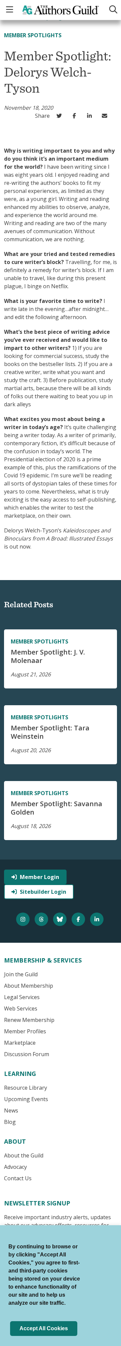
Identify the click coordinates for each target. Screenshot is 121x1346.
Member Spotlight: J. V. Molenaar (48, 656)
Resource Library (25, 1087)
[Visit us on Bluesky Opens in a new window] (60, 919)
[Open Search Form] (112, 10)
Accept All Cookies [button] (43, 1328)
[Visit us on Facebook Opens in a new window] (79, 919)
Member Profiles (25, 1031)
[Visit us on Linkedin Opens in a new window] (97, 919)
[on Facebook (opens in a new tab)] (76, 115)
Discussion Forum (26, 1054)
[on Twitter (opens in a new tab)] (60, 115)
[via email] (106, 115)
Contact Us (18, 1178)
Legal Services (22, 997)
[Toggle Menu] (10, 10)
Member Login (39, 877)
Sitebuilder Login (43, 891)
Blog (10, 1122)
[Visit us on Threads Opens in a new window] (42, 919)
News (11, 1110)
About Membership (28, 985)
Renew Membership (29, 1020)
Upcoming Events (26, 1099)
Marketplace (20, 1042)
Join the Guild (21, 974)
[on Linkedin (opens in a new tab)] (91, 115)
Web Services (20, 1008)
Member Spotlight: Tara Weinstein (50, 732)
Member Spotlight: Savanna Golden (56, 808)
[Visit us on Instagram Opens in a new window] (23, 919)
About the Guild (23, 1155)
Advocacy (15, 1167)
